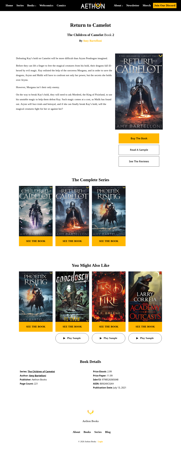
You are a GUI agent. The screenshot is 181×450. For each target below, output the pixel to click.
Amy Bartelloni (92, 40)
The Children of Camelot (41, 371)
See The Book (35, 241)
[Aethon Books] (92, 5)
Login (100, 442)
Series (20, 5)
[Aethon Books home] (90, 412)
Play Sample (73, 338)
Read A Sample (139, 149)
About (117, 5)
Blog (108, 431)
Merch (147, 5)
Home (9, 5)
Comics (61, 5)
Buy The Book (139, 138)
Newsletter (132, 5)
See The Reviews (139, 161)
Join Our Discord (164, 5)
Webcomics (46, 5)
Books (31, 5)
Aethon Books (90, 421)
